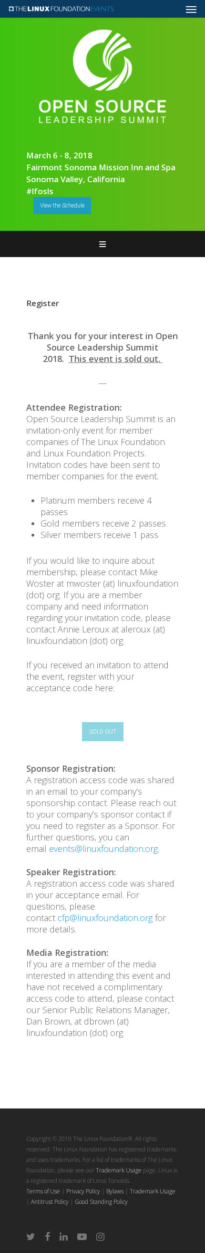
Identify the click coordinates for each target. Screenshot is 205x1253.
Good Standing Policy (101, 1202)
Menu (102, 244)
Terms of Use (43, 1191)
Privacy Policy (83, 1191)
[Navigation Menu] (191, 9)
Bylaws (114, 1191)
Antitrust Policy (50, 1202)
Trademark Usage (119, 1170)
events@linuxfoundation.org (103, 848)
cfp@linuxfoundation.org (105, 917)
